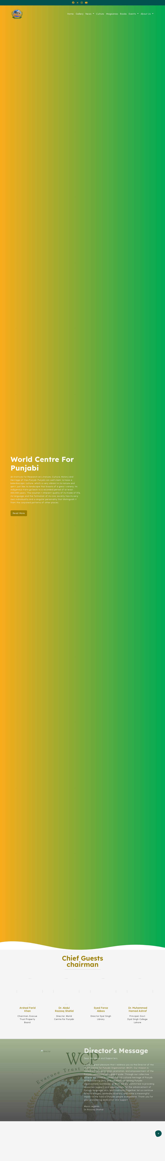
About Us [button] (146, 13)
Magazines (112, 13)
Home (70, 13)
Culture (100, 13)
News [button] (89, 13)
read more (19, 513)
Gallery (80, 13)
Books (123, 13)
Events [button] (133, 13)
